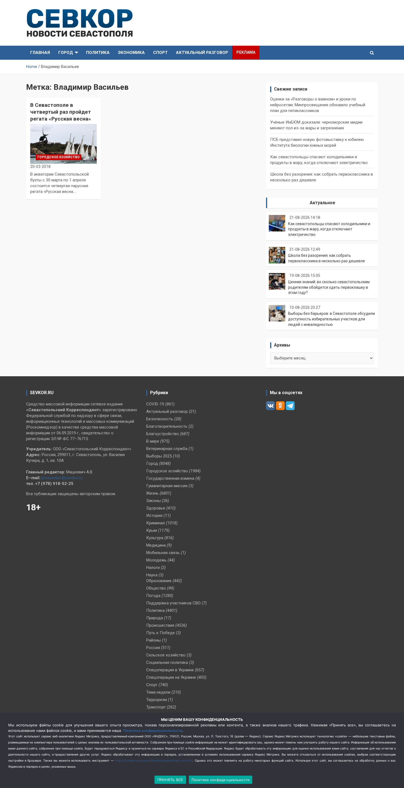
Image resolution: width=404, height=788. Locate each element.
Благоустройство (162, 433)
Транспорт (156, 707)
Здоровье (155, 508)
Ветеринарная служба (166, 448)
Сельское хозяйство (166, 655)
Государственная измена (170, 478)
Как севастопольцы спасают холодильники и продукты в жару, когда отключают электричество (329, 229)
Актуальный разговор (202, 52)
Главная (40, 52)
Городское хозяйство (58, 157)
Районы (153, 640)
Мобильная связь (163, 552)
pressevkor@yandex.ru (61, 477)
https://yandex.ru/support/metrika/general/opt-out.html (154, 760)
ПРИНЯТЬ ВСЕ (170, 780)
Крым (151, 530)
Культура (154, 537)
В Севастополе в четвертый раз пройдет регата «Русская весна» (60, 112)
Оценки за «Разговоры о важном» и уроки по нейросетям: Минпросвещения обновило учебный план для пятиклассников (317, 105)
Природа (154, 617)
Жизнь (152, 493)
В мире (152, 441)
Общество (156, 588)
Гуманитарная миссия (166, 485)
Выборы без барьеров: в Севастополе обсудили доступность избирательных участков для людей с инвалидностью (331, 318)
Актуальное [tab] (322, 202)
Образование (158, 580)
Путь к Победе (160, 632)
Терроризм (156, 699)
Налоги (153, 567)
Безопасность (159, 418)
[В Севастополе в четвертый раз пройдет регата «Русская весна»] (63, 144)
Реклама (245, 52)
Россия (153, 647)
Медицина (156, 545)
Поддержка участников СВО (173, 603)
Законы (153, 500)
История (154, 515)
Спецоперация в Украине (170, 669)
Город (65, 52)
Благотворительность (166, 426)
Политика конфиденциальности (152, 730)
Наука (151, 574)
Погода (153, 595)
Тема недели (158, 692)
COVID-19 (155, 404)
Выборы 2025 (159, 456)
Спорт (160, 52)
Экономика (131, 52)
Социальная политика (167, 662)
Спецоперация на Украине (171, 677)
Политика (98, 52)
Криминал (155, 522)
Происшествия (160, 625)
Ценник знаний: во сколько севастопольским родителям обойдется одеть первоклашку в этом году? (329, 287)
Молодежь (156, 560)
